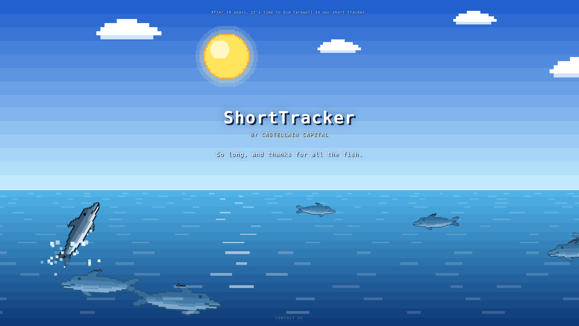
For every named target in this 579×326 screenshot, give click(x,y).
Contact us (289, 318)
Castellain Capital (295, 134)
